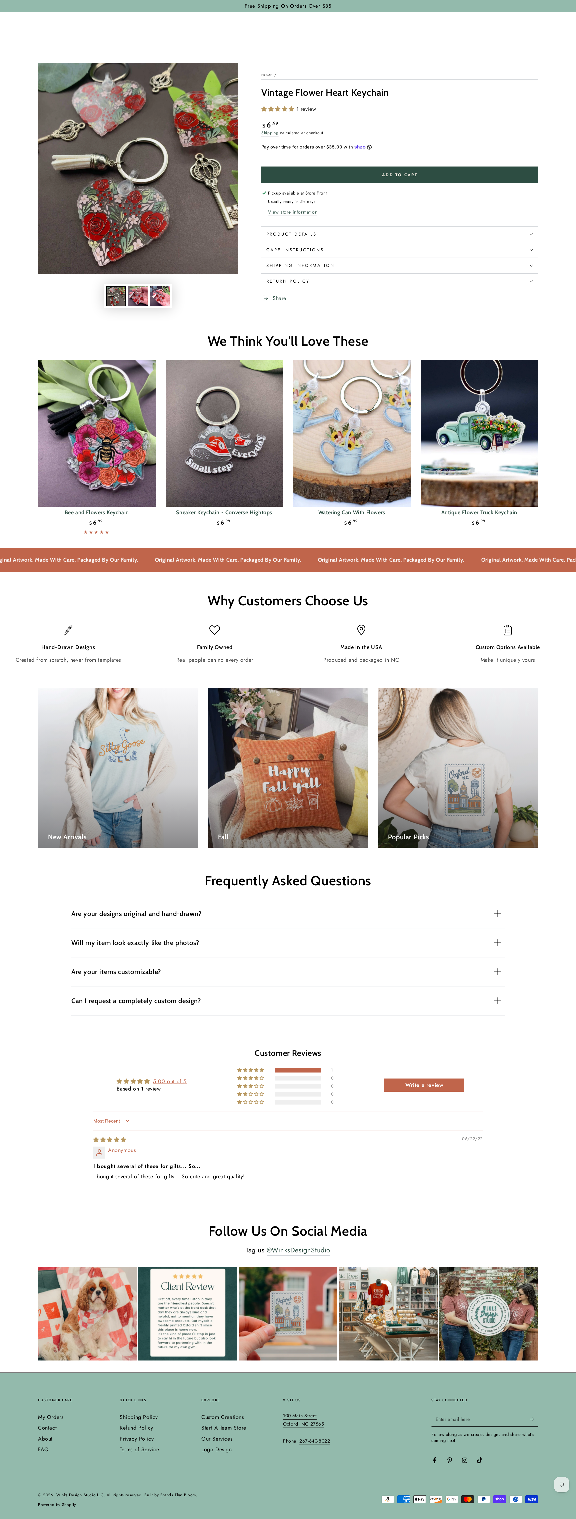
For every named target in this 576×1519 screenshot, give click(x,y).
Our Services (216, 1439)
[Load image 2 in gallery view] (138, 296)
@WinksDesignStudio (298, 1250)
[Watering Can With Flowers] (352, 433)
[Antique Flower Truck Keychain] (479, 433)
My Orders (50, 1417)
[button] (278, 109)
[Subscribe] (534, 1419)
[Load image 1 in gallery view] (116, 296)
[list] (288, 644)
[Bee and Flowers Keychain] (97, 433)
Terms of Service (139, 1449)
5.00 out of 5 (170, 1081)
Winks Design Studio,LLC (80, 1495)
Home (267, 74)
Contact (47, 1428)
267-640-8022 (314, 1441)
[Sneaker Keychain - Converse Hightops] (224, 433)
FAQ (43, 1449)
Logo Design (216, 1449)
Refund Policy (136, 1428)
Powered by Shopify (57, 1505)
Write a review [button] (424, 1085)
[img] (109, 1140)
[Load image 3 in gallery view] (160, 296)
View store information (292, 212)
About (45, 1439)
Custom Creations (222, 1417)
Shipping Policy (139, 1417)
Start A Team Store (223, 1428)
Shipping (270, 133)
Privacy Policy (137, 1439)
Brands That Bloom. (179, 1495)
